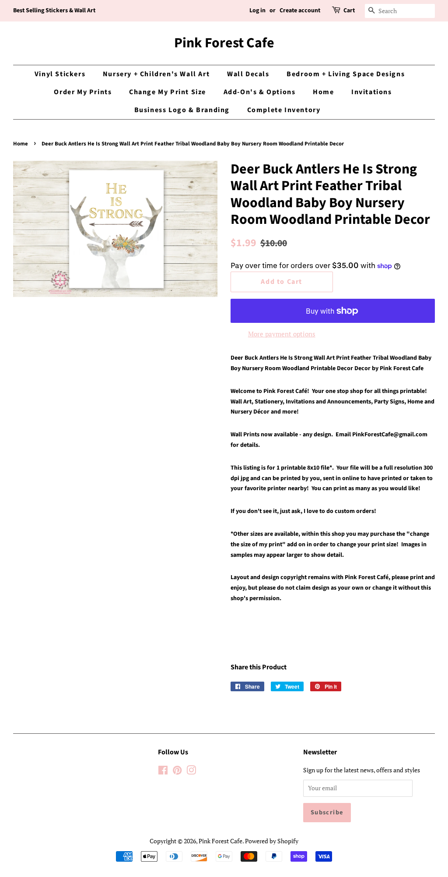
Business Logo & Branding (182, 110)
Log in (257, 10)
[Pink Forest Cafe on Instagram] (191, 771)
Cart (349, 10)
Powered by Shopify (271, 841)
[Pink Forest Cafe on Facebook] (163, 771)
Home (323, 92)
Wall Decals (248, 74)
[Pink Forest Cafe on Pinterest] (177, 771)
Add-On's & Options (260, 92)
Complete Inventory (284, 110)
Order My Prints (83, 92)
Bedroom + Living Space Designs (346, 74)
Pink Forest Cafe (224, 43)
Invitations (371, 92)
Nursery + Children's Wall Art (156, 74)
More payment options (281, 333)
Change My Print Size (167, 92)
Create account (300, 10)
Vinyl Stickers (60, 74)
